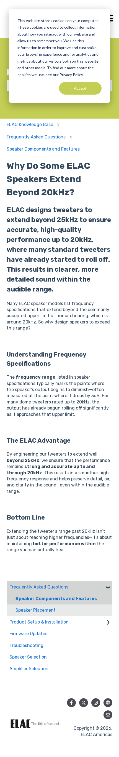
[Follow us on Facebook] (71, 702)
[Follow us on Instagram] (95, 702)
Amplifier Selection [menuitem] (28, 668)
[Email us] (108, 714)
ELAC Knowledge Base (30, 124)
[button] (108, 587)
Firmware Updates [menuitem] (28, 633)
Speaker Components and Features (43, 149)
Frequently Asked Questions (36, 137)
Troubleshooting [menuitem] (26, 645)
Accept (80, 88)
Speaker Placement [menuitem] (35, 610)
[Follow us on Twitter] (83, 702)
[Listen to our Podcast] (108, 702)
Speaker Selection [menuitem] (28, 657)
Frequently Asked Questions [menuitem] (38, 587)
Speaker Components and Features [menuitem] (56, 598)
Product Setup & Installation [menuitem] (39, 622)
